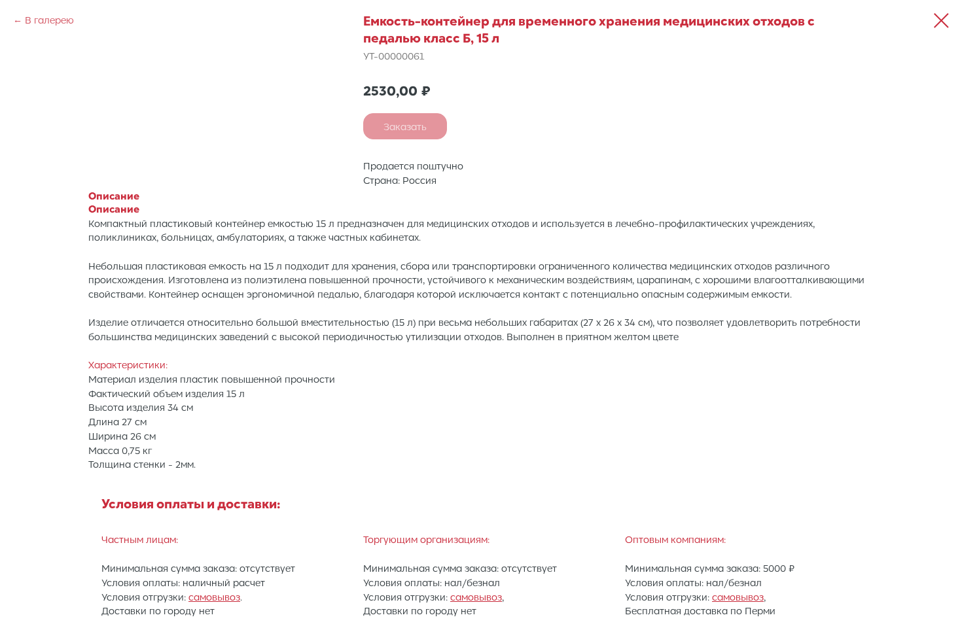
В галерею (49, 19)
